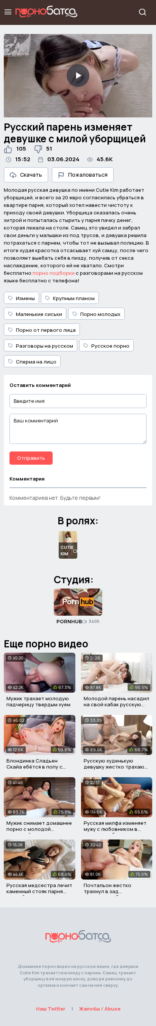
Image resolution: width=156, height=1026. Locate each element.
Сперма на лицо (36, 361)
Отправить (31, 457)
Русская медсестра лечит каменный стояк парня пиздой (39, 891)
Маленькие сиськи (39, 314)
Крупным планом (74, 298)
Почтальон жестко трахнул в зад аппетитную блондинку (113, 891)
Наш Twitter (51, 1008)
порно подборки (54, 273)
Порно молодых (100, 314)
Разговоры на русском (44, 345)
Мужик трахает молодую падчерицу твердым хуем (38, 701)
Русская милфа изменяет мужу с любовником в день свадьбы (115, 829)
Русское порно (110, 345)
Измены (25, 298)
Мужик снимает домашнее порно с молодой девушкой (39, 829)
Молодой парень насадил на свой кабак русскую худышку (116, 704)
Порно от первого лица (46, 330)
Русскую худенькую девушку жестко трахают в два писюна (115, 766)
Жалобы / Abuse (99, 1008)
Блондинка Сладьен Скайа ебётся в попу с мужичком (34, 766)
